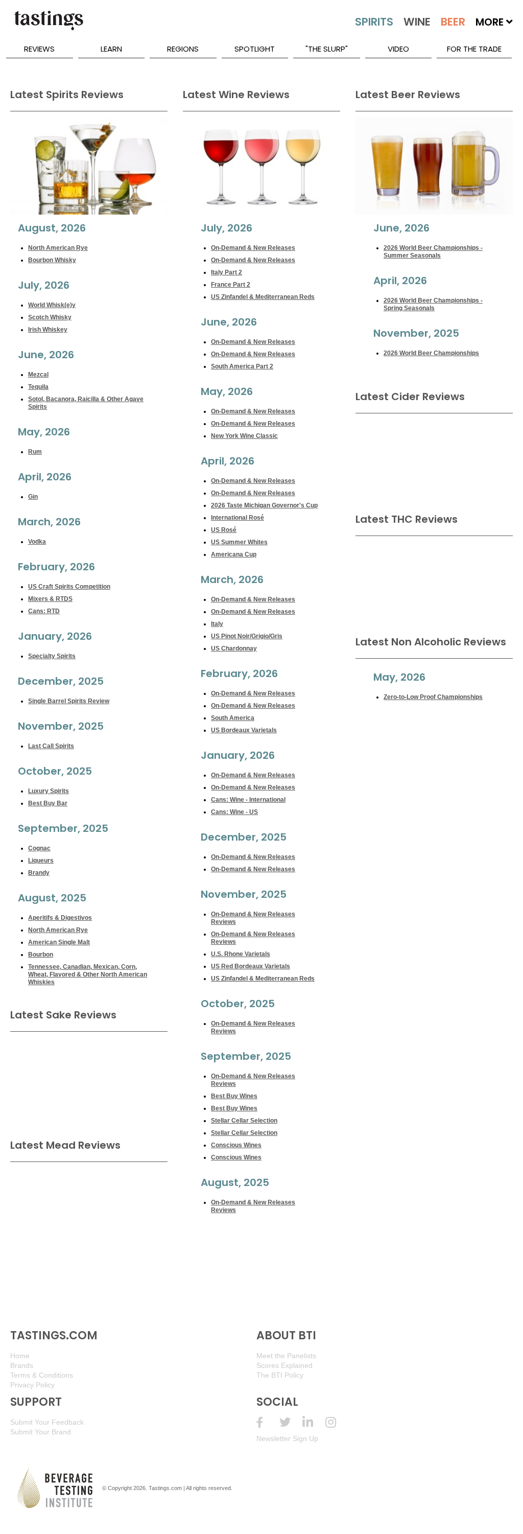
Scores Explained (284, 1365)
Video (398, 48)
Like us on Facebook (267, 1422)
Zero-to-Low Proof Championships (433, 697)
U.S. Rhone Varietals (240, 954)
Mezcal (38, 374)
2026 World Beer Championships (431, 353)
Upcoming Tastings (336, 1422)
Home (20, 1356)
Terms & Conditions (41, 1375)
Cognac (39, 848)
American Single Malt (59, 942)
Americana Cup (233, 554)
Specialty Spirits (52, 656)
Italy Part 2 (226, 272)
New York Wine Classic (244, 435)
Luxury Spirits (48, 791)
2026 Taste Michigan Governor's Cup (264, 505)
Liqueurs (41, 860)
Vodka (37, 541)
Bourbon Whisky (52, 260)
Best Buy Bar (47, 803)
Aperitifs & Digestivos (60, 917)
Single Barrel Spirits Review (68, 701)
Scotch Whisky (50, 317)
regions (183, 48)
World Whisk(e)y (52, 305)
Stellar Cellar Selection (244, 1120)
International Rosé (237, 517)
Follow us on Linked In (313, 1422)
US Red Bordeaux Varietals (250, 966)
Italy (217, 623)
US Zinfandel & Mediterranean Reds (263, 296)
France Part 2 (230, 284)
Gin (33, 496)
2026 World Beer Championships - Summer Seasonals (433, 251)
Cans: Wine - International (248, 799)
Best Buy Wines (234, 1096)
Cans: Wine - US (234, 812)
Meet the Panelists (286, 1356)
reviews (39, 48)
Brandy (39, 872)
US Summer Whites (239, 542)
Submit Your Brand (40, 1432)
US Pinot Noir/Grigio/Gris (246, 636)
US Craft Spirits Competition (69, 586)
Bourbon (40, 954)
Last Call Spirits (51, 746)
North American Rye (58, 247)
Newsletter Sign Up (287, 1438)
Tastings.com (165, 1488)
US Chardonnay (234, 648)
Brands (21, 1365)
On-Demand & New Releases (253, 247)
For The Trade (474, 48)
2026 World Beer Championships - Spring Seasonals (433, 304)
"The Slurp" (326, 48)
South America (232, 718)
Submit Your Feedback (47, 1422)
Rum (35, 451)
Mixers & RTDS (50, 598)
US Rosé (223, 529)
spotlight (254, 48)
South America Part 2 (242, 366)
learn (111, 48)
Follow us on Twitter (290, 1422)
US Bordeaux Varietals (244, 730)
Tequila (38, 386)
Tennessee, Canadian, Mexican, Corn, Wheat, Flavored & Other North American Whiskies (87, 974)
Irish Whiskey (47, 329)
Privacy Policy (32, 1385)
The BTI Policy (279, 1375)
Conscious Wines (236, 1145)
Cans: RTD (44, 611)
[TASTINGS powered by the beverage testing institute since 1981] (48, 25)
